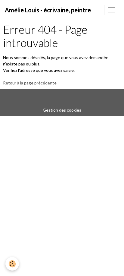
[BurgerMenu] (111, 10)
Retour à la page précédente (30, 82)
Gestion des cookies (62, 110)
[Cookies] (12, 264)
